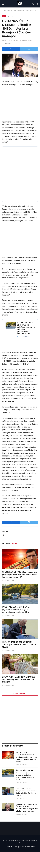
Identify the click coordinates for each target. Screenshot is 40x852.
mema (5, 40)
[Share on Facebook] (11, 49)
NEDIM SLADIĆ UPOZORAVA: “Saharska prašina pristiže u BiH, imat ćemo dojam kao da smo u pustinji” (19, 574)
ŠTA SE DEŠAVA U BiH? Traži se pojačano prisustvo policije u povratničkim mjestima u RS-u (16, 609)
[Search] (37, 3)
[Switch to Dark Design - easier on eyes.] (33, 4)
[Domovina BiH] (20, 3)
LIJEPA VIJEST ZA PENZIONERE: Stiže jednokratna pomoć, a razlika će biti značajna (18, 679)
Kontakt (9, 847)
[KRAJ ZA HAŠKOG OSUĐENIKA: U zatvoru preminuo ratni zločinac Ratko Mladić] (20, 629)
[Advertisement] (20, 104)
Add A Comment (19, 693)
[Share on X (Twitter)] (29, 49)
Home (4, 10)
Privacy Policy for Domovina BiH (24, 847)
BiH (4, 16)
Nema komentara (27, 40)
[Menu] (3, 3)
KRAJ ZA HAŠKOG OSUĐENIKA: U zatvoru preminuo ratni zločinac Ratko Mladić (19, 644)
